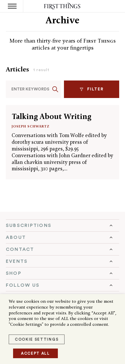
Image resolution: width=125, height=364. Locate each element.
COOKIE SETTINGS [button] (36, 339)
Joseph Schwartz (30, 126)
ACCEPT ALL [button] (35, 353)
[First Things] (62, 6)
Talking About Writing (51, 116)
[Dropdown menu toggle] (62, 225)
